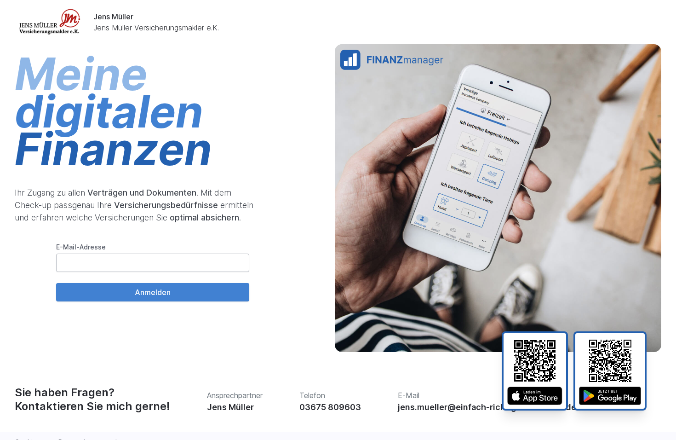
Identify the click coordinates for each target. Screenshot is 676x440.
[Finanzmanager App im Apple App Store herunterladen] (534, 396)
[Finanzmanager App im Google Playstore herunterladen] (610, 396)
